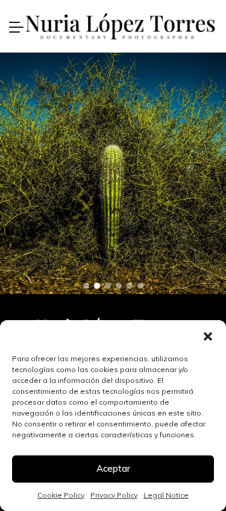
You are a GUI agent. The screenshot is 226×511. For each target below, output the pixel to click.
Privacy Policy (113, 495)
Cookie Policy (60, 495)
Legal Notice (166, 495)
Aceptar (113, 468)
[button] (208, 335)
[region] (113, 173)
